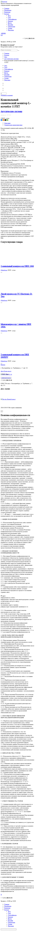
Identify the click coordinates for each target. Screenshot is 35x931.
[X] (5, 120)
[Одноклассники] (3, 120)
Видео (6, 73)
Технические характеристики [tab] (13, 125)
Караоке (6, 71)
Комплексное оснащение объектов (11, 392)
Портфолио (7, 10)
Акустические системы (11, 59)
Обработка (4, 270)
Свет (5, 67)
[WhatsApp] (7, 120)
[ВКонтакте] (1, 120)
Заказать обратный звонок (8, 929)
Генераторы (7, 76)
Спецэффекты (8, 69)
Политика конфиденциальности (10, 404)
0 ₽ (2, 35)
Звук (5, 57)
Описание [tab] (7, 123)
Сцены (6, 78)
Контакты (7, 12)
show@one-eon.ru (6, 371)
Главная (6, 8)
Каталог (6, 14)
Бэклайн (6, 74)
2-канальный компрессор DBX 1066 (17, 266)
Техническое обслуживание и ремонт (12, 394)
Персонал (7, 80)
